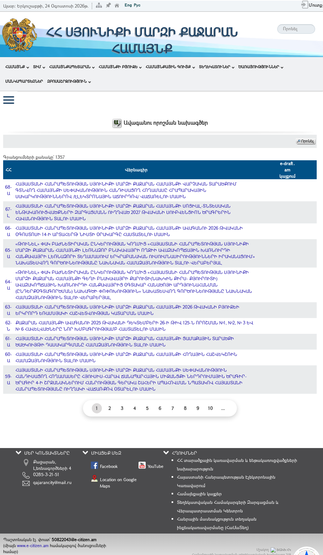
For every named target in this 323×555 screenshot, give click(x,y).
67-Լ (8, 212)
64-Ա (8, 285)
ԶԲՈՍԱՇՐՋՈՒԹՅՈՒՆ (67, 81)
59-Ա (8, 379)
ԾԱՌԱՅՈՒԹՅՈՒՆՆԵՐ (258, 66)
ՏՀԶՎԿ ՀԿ (284, 550)
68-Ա (8, 190)
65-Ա (8, 253)
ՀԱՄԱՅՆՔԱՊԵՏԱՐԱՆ (70, 66)
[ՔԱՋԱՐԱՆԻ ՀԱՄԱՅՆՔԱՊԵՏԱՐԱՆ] (19, 34)
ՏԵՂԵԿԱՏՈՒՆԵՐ (214, 66)
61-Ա (8, 341)
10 (210, 408)
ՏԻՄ (37, 66)
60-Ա (8, 357)
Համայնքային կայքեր (199, 494)
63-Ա (8, 310)
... (223, 408)
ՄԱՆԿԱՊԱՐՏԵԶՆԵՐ (24, 81)
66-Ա (8, 231)
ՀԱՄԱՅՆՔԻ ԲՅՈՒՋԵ (118, 66)
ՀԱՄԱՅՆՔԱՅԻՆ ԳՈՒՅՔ (168, 66)
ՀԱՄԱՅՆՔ (15, 66)
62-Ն (8, 326)
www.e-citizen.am (33, 545)
